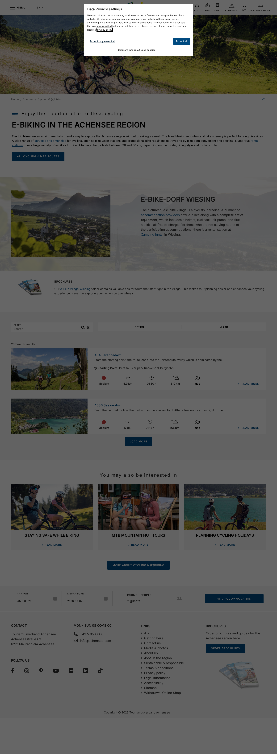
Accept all (181, 41)
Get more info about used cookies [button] (136, 50)
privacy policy (104, 29)
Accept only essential (102, 41)
